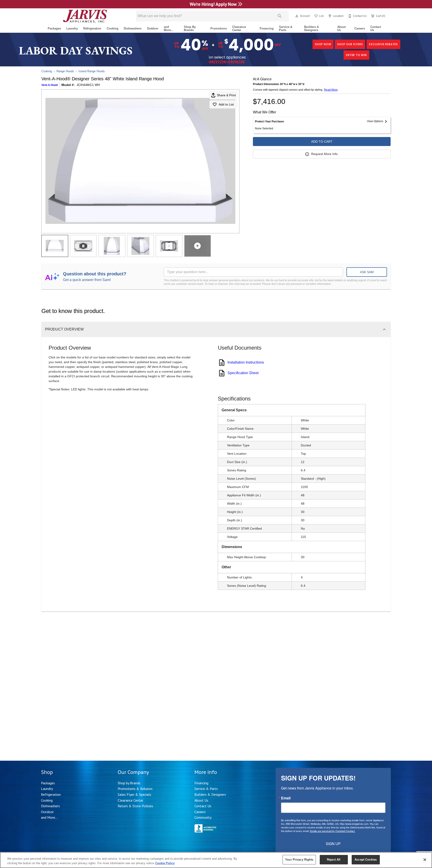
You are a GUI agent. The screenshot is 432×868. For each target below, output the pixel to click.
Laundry (72, 28)
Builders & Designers (311, 28)
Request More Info (324, 154)
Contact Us (375, 28)
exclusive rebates (383, 44)
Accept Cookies (366, 859)
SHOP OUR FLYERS (350, 44)
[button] (296, 16)
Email (285, 798)
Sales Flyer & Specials (134, 794)
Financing (267, 28)
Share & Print (226, 95)
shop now (323, 44)
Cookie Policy (165, 863)
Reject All (333, 859)
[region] (216, 860)
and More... (168, 28)
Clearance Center (239, 28)
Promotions (218, 28)
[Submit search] (279, 16)
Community (203, 817)
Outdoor (152, 28)
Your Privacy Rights (299, 859)
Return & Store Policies (135, 806)
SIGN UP (333, 843)
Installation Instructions (245, 362)
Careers (359, 28)
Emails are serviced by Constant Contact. (332, 831)
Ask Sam (367, 272)
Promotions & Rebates (135, 788)
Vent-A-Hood (49, 85)
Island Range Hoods (92, 71)
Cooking (112, 28)
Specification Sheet (243, 373)
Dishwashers (133, 28)
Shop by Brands (129, 783)
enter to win (356, 55)
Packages (54, 28)
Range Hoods (65, 71)
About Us (341, 28)
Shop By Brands (190, 28)
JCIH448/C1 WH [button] (88, 85)
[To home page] (85, 16)
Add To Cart (322, 141)
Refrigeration (92, 28)
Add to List (226, 104)
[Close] (425, 860)
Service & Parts (285, 28)
